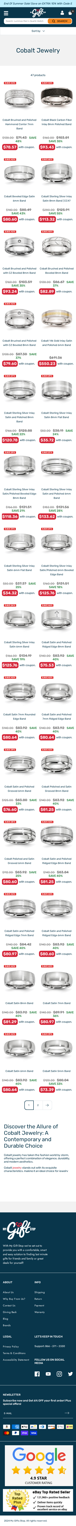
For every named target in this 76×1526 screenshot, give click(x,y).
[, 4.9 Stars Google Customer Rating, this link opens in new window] (39, 1465)
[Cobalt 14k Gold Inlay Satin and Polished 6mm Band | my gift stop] (56, 318)
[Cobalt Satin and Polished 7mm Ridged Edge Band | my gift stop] (56, 691)
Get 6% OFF (36, 1400)
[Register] (67, 1413)
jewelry (17, 1167)
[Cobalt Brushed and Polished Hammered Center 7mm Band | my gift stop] (19, 97)
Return (38, 1299)
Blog (5, 1319)
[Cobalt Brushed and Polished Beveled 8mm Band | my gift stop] (56, 246)
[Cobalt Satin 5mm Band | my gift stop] (56, 1048)
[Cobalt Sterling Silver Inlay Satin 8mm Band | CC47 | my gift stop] (56, 173)
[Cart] (70, 13)
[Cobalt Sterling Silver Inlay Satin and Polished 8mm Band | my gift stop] (19, 390)
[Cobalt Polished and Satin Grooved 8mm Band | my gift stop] (56, 764)
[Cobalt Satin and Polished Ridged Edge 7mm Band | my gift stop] (19, 908)
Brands (7, 1325)
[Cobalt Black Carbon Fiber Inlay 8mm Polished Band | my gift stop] (56, 97)
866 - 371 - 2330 (55, 1346)
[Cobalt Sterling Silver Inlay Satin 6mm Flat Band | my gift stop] (19, 543)
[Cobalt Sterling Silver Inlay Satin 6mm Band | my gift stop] (19, 619)
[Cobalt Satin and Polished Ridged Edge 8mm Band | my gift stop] (56, 619)
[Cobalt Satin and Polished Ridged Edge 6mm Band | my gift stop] (56, 908)
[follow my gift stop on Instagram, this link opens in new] (59, 1375)
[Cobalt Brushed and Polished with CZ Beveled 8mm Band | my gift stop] (19, 246)
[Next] (47, 1105)
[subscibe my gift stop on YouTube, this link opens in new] (48, 1375)
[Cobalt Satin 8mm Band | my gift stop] (19, 980)
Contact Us (9, 1305)
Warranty (39, 1312)
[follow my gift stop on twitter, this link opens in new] (70, 1375)
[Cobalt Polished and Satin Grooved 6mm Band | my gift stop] (19, 836)
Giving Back (10, 1312)
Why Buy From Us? (14, 1299)
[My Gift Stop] (19, 1221)
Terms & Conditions (14, 1353)
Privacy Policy (11, 1346)
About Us (8, 1292)
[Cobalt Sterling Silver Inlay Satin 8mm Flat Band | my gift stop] (56, 390)
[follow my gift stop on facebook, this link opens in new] (37, 1375)
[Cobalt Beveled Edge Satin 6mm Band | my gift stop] (19, 173)
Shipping (39, 1292)
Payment (39, 1305)
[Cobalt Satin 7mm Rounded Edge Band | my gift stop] (19, 691)
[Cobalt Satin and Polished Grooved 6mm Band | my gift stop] (19, 764)
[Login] (62, 13)
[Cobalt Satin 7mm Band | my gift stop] (56, 980)
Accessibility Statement (16, 1360)
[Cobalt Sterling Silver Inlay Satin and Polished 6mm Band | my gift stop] (56, 466)
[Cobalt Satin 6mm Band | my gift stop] (19, 1048)
